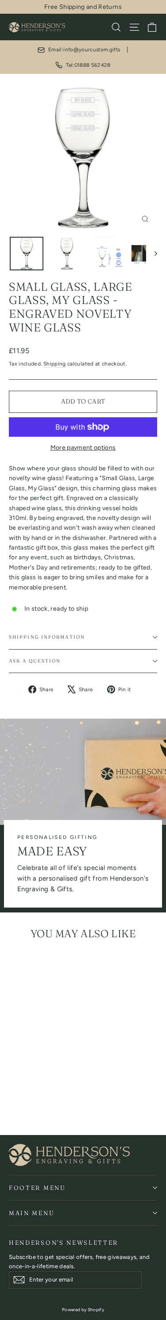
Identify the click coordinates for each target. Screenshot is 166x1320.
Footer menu (37, 1187)
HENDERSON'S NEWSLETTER (63, 1242)
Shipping (54, 364)
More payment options (83, 447)
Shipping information (47, 637)
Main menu (31, 1212)
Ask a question (35, 661)
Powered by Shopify (83, 1309)
